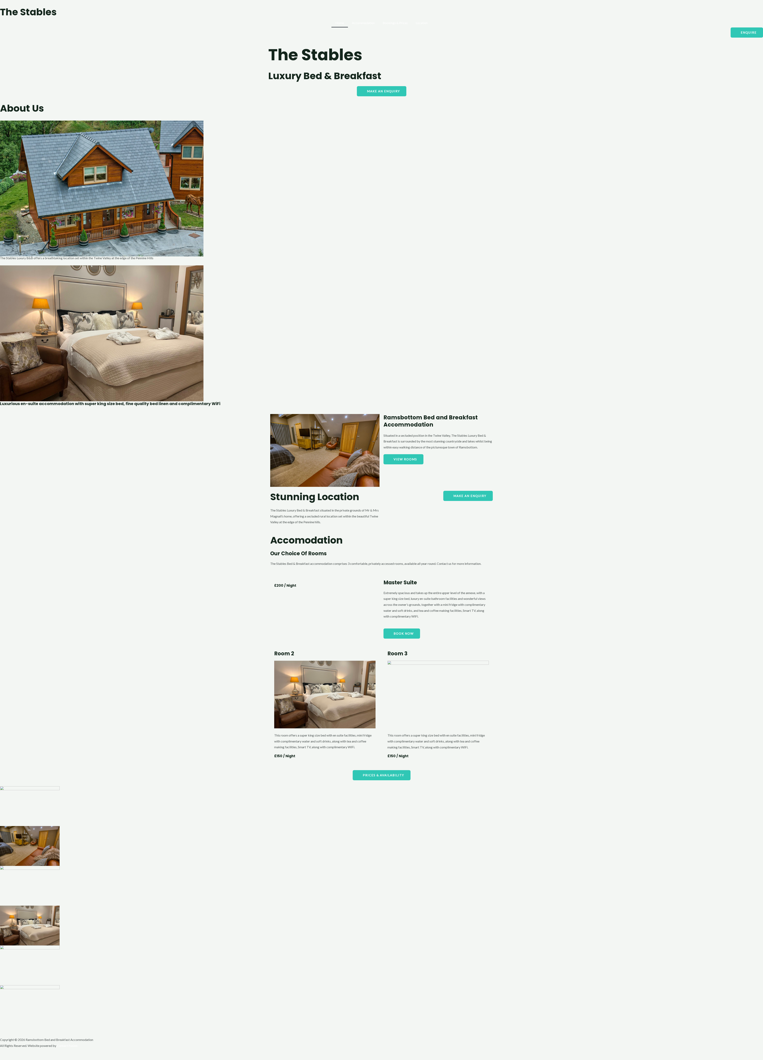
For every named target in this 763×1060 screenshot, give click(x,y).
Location (422, 23)
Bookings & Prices (395, 23)
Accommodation (363, 23)
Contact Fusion (67, 1045)
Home (339, 23)
